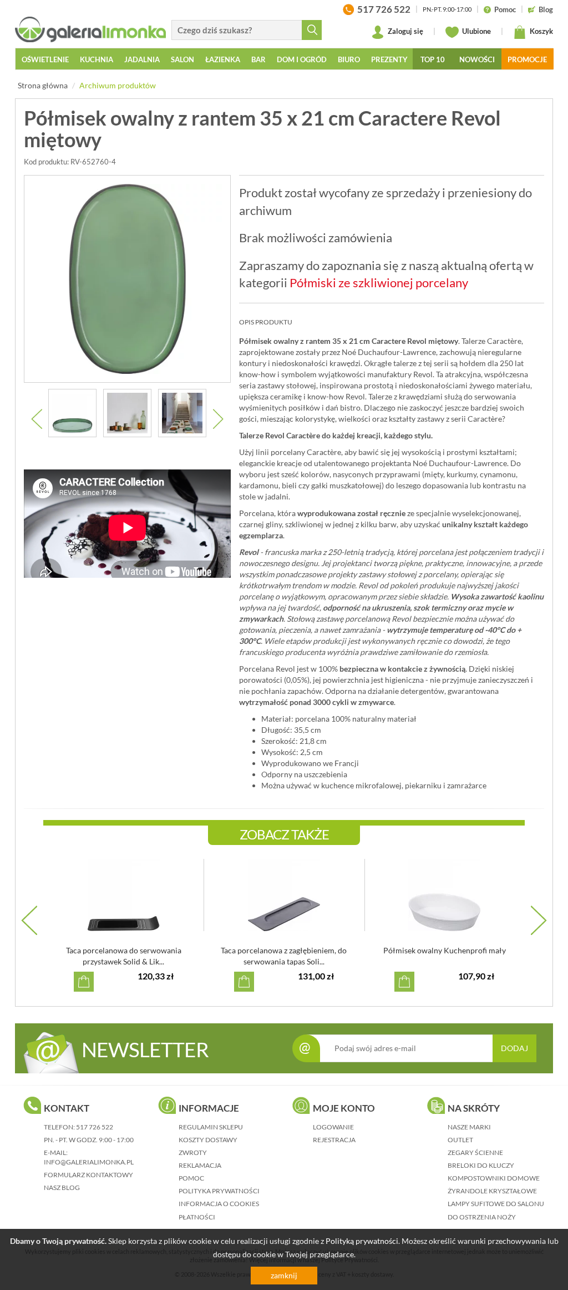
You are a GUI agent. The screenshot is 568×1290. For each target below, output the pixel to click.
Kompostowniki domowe (494, 1178)
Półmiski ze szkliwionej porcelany (379, 282)
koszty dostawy (208, 1140)
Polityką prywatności (362, 1241)
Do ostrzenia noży (482, 1217)
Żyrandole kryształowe (492, 1191)
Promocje (527, 59)
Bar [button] (258, 59)
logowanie (333, 1127)
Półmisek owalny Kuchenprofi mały (444, 950)
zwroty (193, 1152)
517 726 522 (94, 1127)
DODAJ (514, 1048)
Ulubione (475, 31)
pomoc (191, 1178)
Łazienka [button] (222, 59)
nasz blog (62, 1187)
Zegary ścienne (475, 1152)
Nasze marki (469, 1127)
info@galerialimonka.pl (89, 1162)
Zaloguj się (404, 31)
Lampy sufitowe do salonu (496, 1203)
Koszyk (540, 31)
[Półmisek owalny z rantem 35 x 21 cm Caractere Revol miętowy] (127, 278)
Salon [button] (182, 59)
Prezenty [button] (389, 59)
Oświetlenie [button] (45, 59)
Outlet (460, 1140)
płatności (197, 1217)
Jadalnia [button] (142, 59)
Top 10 (432, 59)
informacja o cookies (219, 1203)
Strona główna (43, 85)
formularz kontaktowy (88, 1175)
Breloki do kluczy (481, 1165)
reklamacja (200, 1165)
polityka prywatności (219, 1191)
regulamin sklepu (211, 1127)
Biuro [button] (349, 59)
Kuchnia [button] (96, 59)
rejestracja (334, 1140)
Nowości (477, 59)
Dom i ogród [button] (302, 59)
